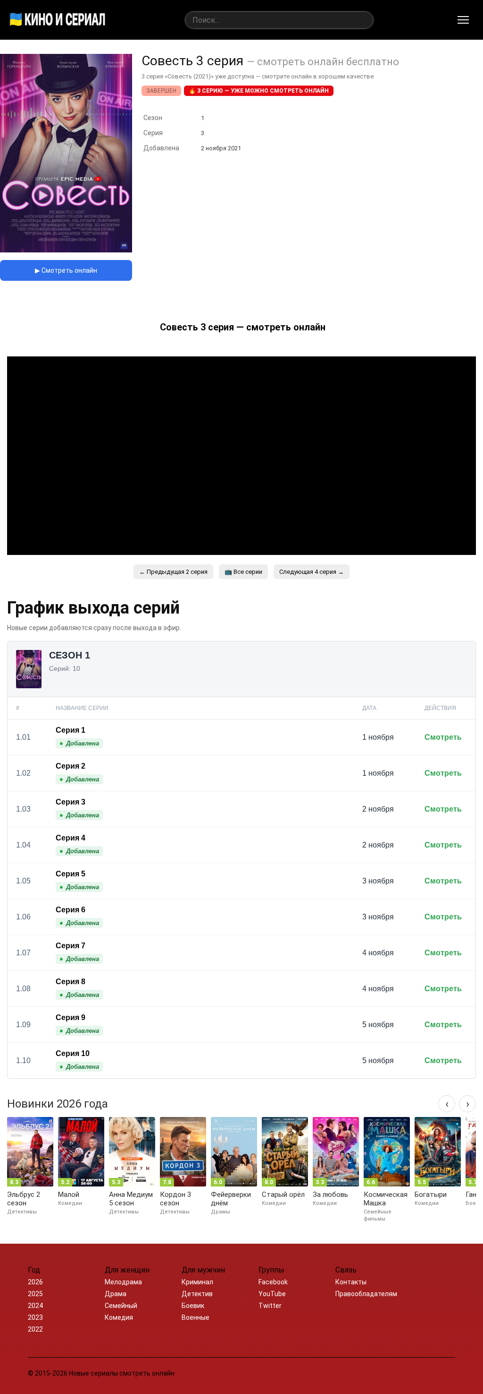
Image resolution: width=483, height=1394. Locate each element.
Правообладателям (366, 1294)
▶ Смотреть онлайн (66, 270)
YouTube (272, 1294)
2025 (35, 1294)
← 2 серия (173, 571)
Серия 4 (70, 838)
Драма (115, 1294)
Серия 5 (70, 874)
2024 (35, 1305)
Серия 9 (70, 1017)
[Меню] (463, 19)
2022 (35, 1329)
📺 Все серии (243, 571)
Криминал (197, 1282)
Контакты (350, 1282)
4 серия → (311, 571)
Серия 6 (70, 910)
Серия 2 (70, 766)
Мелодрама (123, 1282)
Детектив (197, 1294)
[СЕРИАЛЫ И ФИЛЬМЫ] (57, 20)
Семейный (121, 1305)
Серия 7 (70, 946)
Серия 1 (70, 730)
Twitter (270, 1305)
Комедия (119, 1317)
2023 (35, 1317)
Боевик (193, 1305)
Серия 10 (73, 1053)
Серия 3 (70, 802)
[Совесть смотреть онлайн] (66, 249)
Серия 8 (70, 982)
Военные (195, 1317)
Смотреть (443, 737)
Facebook (273, 1282)
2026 (35, 1282)
